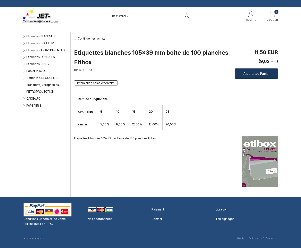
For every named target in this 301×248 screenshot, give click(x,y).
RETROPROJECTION (40, 91)
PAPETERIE (33, 105)
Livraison (221, 209)
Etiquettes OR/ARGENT (41, 57)
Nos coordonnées (100, 219)
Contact (157, 219)
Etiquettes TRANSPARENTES (45, 50)
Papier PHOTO (36, 71)
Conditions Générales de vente (45, 219)
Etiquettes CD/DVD (39, 64)
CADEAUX (33, 98)
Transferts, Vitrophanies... (43, 84)
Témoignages (225, 219)
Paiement (158, 209)
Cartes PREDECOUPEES (42, 78)
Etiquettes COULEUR (40, 43)
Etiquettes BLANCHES (40, 36)
